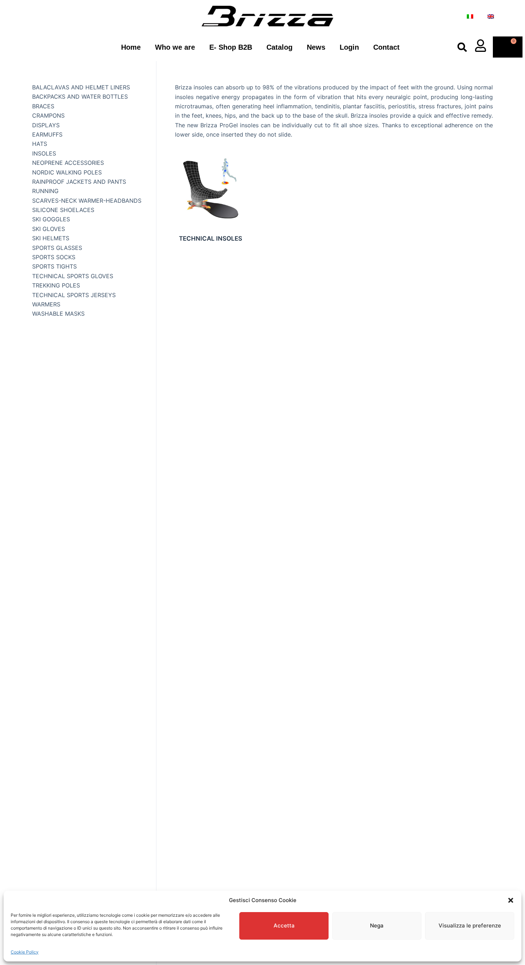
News (316, 47)
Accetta (284, 925)
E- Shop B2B (230, 47)
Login (349, 47)
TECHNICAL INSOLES (210, 238)
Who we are (175, 47)
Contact (386, 47)
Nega (377, 925)
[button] (510, 900)
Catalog (279, 47)
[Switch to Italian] (470, 16)
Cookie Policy (25, 952)
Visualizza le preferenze (470, 925)
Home (131, 47)
